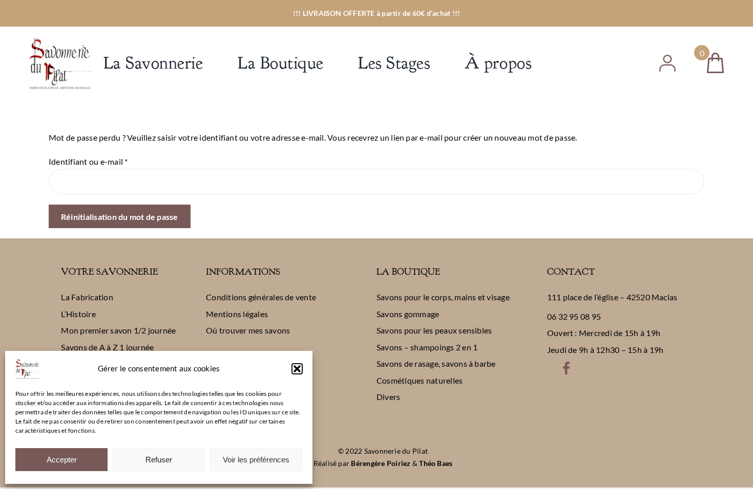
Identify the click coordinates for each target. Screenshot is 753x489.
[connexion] (667, 58)
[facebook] (566, 365)
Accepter (62, 459)
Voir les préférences (256, 459)
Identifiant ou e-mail (88, 161)
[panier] (715, 56)
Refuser (158, 459)
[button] (297, 369)
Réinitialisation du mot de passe (119, 216)
